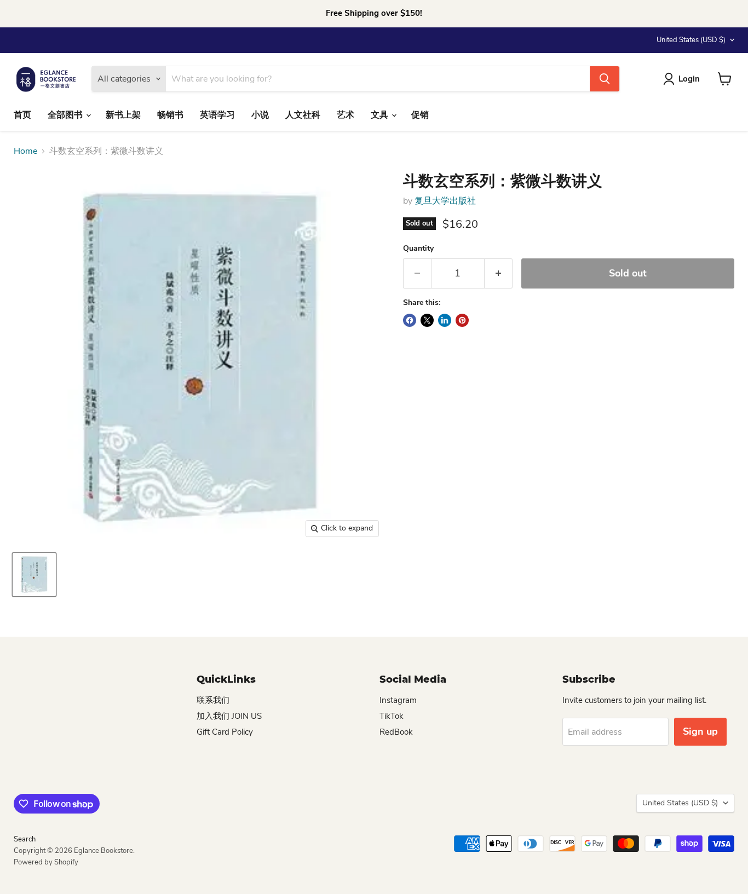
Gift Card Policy (225, 731)
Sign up (700, 731)
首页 (22, 115)
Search (25, 839)
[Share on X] (427, 320)
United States (691, 40)
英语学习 (217, 115)
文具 (380, 115)
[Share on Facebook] (409, 320)
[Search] (604, 78)
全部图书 (66, 115)
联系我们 (213, 700)
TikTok (391, 716)
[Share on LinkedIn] (444, 320)
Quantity (418, 248)
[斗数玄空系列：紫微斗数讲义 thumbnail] (34, 574)
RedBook (396, 731)
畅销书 (170, 115)
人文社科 (302, 115)
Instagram (398, 700)
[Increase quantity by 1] (499, 273)
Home (25, 151)
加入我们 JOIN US (229, 716)
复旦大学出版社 (445, 201)
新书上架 (123, 115)
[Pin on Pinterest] (462, 320)
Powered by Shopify (46, 862)
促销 (420, 115)
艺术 (345, 115)
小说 (260, 115)
